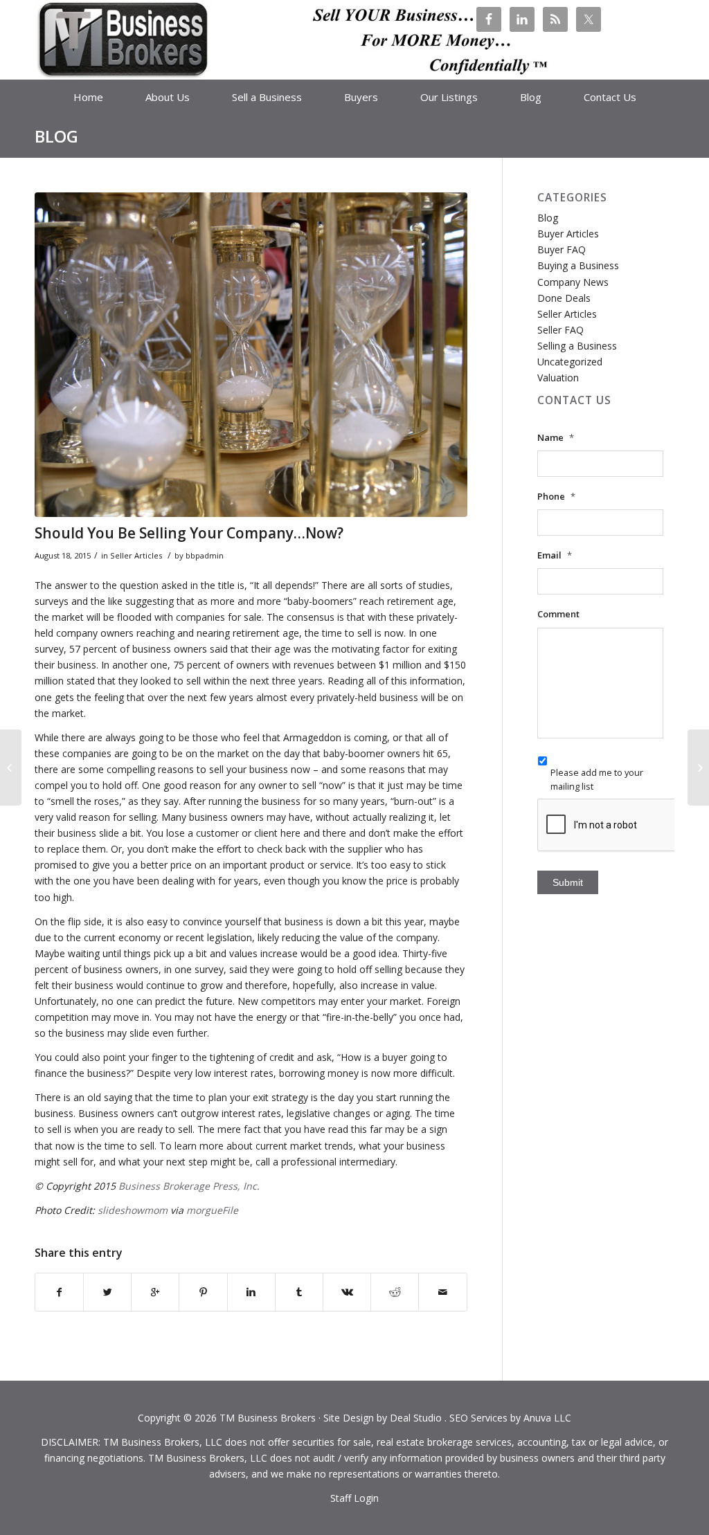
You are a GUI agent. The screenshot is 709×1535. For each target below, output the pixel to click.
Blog (56, 136)
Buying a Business (578, 265)
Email (554, 555)
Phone (556, 496)
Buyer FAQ (561, 249)
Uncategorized (569, 361)
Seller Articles (136, 555)
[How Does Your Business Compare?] (10, 767)
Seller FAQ (560, 329)
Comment (558, 614)
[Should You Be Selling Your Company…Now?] (251, 354)
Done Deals (564, 298)
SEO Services (478, 1417)
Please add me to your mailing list (596, 779)
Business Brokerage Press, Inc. (189, 1185)
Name (555, 438)
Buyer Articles (568, 233)
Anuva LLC (547, 1417)
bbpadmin (205, 555)
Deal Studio (416, 1417)
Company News (573, 282)
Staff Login (354, 1498)
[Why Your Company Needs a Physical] (698, 767)
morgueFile (212, 1210)
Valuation (558, 377)
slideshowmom (133, 1210)
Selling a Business (577, 345)
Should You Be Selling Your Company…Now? (189, 533)
